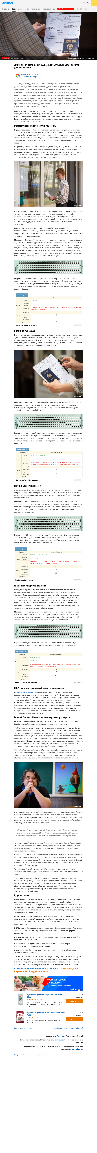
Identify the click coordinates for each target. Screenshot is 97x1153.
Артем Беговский (76, 58)
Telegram (61, 1036)
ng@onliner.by (77, 1049)
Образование (32, 1055)
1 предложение (74, 1019)
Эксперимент (43, 1055)
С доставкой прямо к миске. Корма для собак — (46, 970)
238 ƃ (81, 994)
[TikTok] (90, 9)
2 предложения (74, 1001)
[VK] (85, 9)
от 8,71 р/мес (77, 1015)
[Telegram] (77, 9)
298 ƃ (81, 1012)
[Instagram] (81, 9)
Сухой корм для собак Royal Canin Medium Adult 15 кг (46, 1013)
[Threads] (93, 9)
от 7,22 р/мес (77, 997)
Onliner (25, 1055)
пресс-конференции (25, 692)
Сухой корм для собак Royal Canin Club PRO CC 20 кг (45, 995)
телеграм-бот (61, 1040)
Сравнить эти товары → (24, 1028)
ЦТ (37, 1055)
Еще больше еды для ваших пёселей (68, 1028)
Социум (16, 1055)
